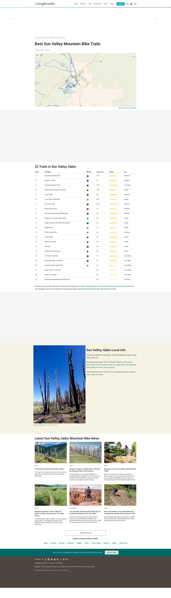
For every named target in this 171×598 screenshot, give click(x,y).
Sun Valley (62, 37)
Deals (105, 4)
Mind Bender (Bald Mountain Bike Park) (57, 279)
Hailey (114, 543)
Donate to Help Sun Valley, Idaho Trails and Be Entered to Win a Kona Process (84, 470)
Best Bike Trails (56, 567)
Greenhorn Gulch (50, 180)
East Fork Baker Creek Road (54, 265)
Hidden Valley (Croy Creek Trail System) (57, 223)
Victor (87, 543)
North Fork (123, 543)
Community (97, 4)
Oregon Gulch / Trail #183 (53, 270)
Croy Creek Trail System (52, 199)
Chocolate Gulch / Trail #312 (54, 260)
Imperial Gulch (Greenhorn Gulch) (55, 190)
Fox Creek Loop (50, 204)
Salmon (53, 543)
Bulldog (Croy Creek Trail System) (55, 218)
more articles (85, 533)
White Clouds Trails (51, 232)
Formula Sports (109, 367)
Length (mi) (100, 172)
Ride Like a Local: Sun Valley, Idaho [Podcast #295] (120, 470)
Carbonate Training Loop (52, 251)
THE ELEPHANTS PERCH (113, 362)
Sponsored (72, 508)
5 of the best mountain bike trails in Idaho (49, 469)
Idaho (57, 37)
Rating (112, 172)
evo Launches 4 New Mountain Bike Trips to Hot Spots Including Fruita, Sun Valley (85, 512)
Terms (61, 570)
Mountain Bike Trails (43, 37)
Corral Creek (49, 194)
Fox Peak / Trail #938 (51, 256)
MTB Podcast (45, 567)
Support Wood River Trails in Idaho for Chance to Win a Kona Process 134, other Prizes (49, 514)
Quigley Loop (49, 227)
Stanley (106, 543)
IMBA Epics (65, 567)
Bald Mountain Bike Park (52, 176)
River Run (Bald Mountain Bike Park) (56, 213)
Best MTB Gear (75, 567)
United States (52, 37)
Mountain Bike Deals (87, 567)
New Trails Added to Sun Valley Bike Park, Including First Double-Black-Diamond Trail (119, 512)
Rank (37, 172)
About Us (45, 563)
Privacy (66, 570)
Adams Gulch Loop (51, 209)
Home (36, 37)
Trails (76, 4)
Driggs (79, 543)
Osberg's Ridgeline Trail (52, 185)
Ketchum (70, 543)
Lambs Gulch (49, 237)
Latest (112, 4)
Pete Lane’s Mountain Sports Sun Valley (106, 364)
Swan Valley (96, 543)
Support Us (52, 563)
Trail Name (48, 172)
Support (120, 4)
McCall (61, 543)
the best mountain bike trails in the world (101, 289)
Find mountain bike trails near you (110, 286)
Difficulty (88, 172)
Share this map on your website (127, 108)
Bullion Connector (50, 242)
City (125, 172)
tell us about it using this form (86, 286)
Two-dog (47, 246)
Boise (46, 543)
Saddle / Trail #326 (51, 275)
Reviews (83, 4)
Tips (89, 4)
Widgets (60, 563)
